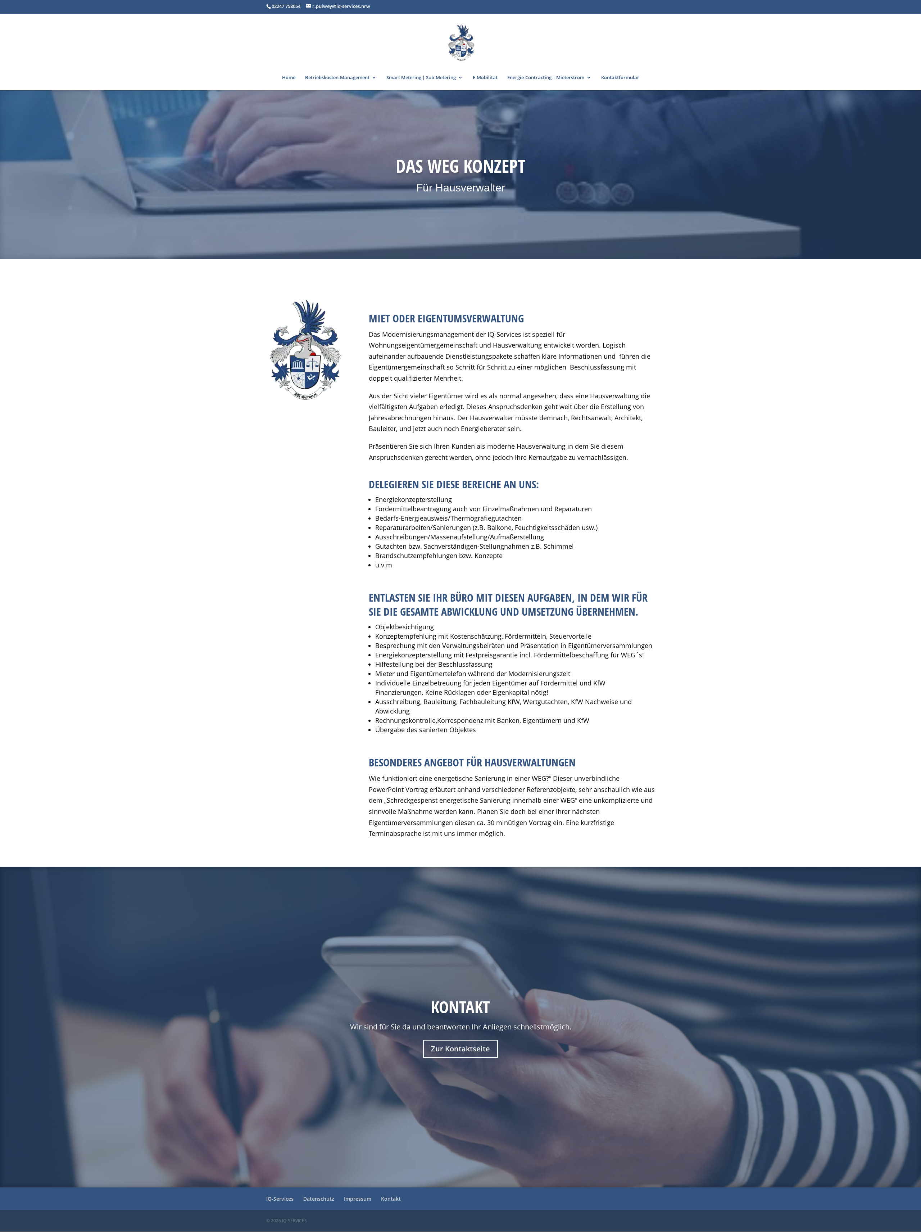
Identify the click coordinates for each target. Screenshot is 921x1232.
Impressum (357, 1198)
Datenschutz (318, 1198)
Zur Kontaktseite (460, 1049)
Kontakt (460, 1007)
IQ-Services (280, 1198)
